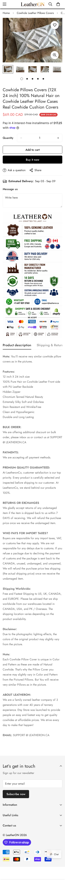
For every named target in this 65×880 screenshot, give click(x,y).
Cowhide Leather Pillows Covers (35, 13)
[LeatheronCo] (33, 4)
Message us (10, 189)
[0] (58, 4)
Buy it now (32, 160)
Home (6, 13)
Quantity (8, 138)
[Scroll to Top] (58, 860)
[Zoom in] (55, 55)
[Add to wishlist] (55, 25)
